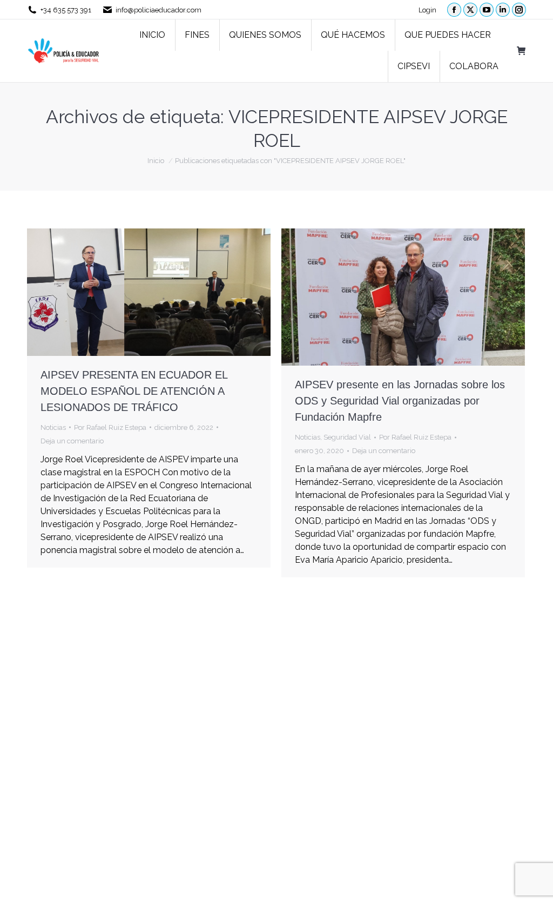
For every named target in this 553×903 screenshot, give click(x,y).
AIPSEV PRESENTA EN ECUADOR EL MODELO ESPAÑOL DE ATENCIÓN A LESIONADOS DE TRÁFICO (134, 391)
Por (110, 427)
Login (427, 10)
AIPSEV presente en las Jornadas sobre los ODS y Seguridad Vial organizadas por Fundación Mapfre (400, 401)
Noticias (53, 427)
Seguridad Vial (347, 437)
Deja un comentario (72, 441)
